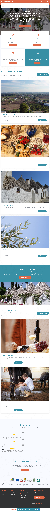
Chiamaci (37, 63)
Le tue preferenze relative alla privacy (27, 509)
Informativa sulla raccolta (13, 509)
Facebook (42, 1)
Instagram (47, 1)
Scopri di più (12, 63)
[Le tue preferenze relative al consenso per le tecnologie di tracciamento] (2, 509)
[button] (47, 5)
